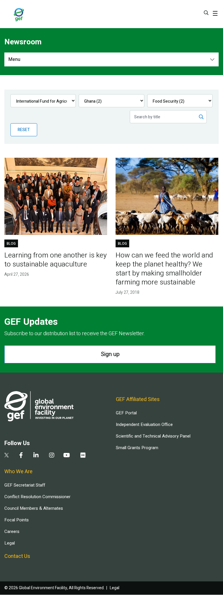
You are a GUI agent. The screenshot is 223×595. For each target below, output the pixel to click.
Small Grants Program (137, 448)
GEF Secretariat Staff (24, 485)
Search (206, 12)
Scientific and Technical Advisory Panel (153, 436)
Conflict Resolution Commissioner (37, 497)
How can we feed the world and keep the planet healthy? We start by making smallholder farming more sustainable (164, 268)
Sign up (110, 354)
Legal (9, 543)
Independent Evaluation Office (144, 424)
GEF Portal (126, 413)
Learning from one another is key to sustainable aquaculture (55, 259)
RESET (24, 130)
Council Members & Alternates (33, 508)
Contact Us (17, 556)
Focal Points (16, 520)
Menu (14, 59)
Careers (11, 531)
